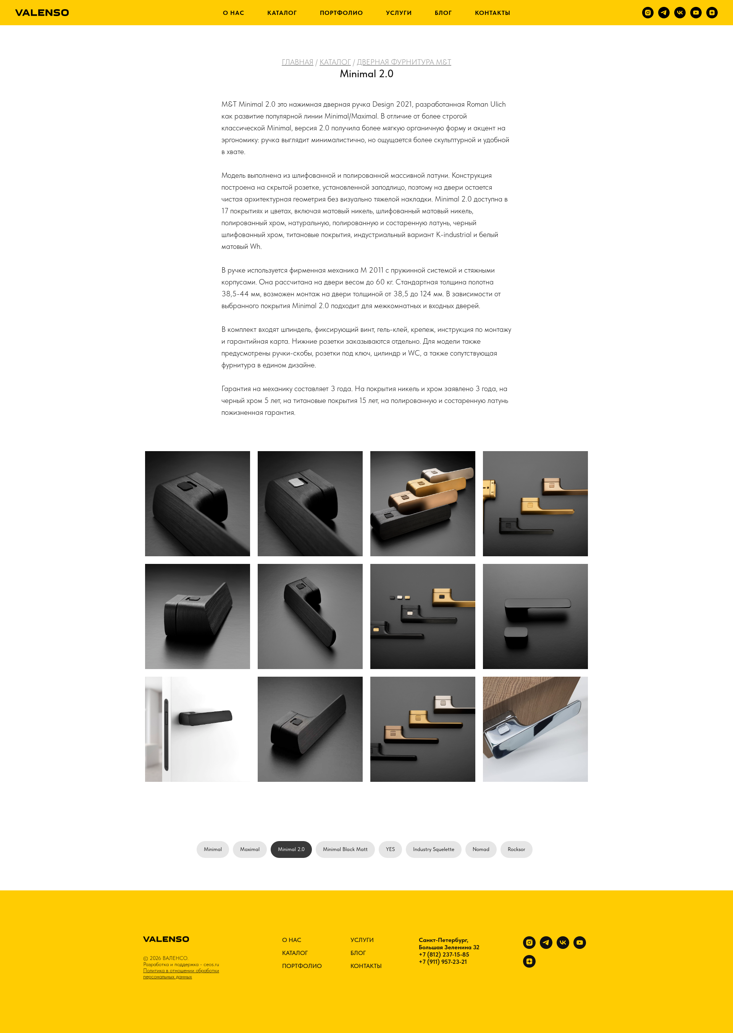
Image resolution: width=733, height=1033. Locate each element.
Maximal (250, 849)
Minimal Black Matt (345, 849)
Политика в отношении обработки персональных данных (181, 973)
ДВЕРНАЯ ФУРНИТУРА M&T (404, 62)
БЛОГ (443, 12)
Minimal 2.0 (291, 849)
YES (390, 849)
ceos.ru (211, 964)
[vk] (680, 12)
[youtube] (696, 12)
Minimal (213, 849)
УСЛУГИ (399, 12)
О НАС (233, 12)
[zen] (712, 12)
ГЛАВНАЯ (297, 62)
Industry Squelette (433, 849)
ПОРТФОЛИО (341, 12)
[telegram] (664, 12)
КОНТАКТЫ (492, 12)
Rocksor (516, 849)
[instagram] (648, 12)
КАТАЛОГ (282, 12)
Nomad (481, 849)
